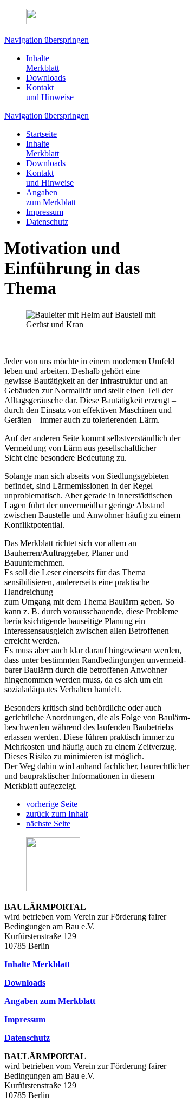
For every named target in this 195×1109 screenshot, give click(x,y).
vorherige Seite (51, 804)
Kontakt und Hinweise (50, 92)
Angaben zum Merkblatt (51, 197)
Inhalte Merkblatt (42, 63)
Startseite (41, 134)
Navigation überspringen (46, 39)
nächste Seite (48, 823)
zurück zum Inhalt (57, 813)
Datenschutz (47, 221)
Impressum (44, 211)
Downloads (46, 77)
